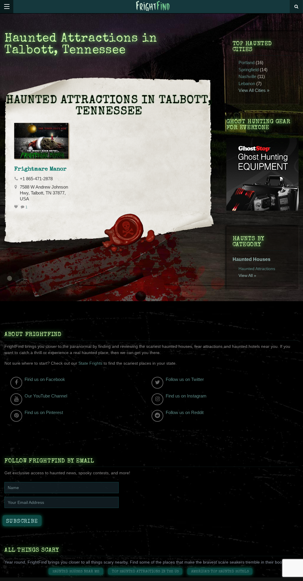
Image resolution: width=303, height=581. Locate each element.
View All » (247, 275)
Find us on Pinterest (44, 412)
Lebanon (246, 83)
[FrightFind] (153, 6)
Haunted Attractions (256, 268)
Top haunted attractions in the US (145, 572)
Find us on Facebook (45, 379)
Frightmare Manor (40, 169)
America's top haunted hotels (220, 572)
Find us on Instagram (186, 395)
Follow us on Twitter (185, 379)
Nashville (247, 76)
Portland (246, 62)
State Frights (90, 363)
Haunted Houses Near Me (75, 572)
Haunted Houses (251, 259)
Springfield (248, 69)
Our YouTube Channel (46, 395)
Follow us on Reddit (185, 412)
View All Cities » (253, 90)
